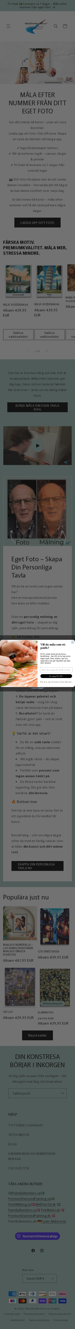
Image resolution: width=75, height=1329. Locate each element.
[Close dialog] (72, 642)
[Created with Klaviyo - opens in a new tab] (37, 688)
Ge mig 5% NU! (56, 676)
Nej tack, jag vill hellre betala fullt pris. (56, 682)
